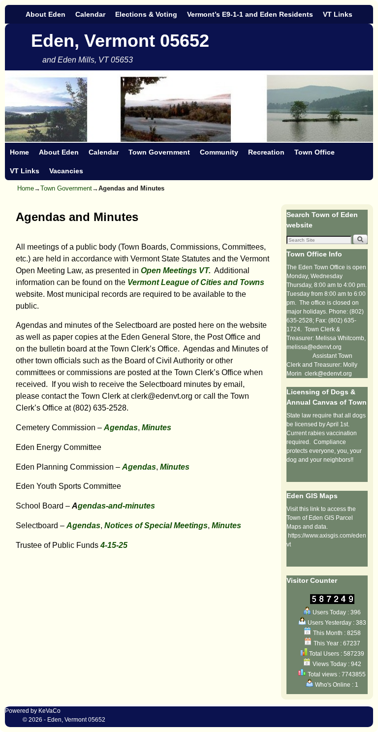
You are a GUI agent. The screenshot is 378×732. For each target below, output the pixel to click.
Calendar (90, 14)
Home (19, 152)
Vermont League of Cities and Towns (195, 282)
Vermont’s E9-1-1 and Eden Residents (250, 14)
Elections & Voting (146, 14)
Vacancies (66, 171)
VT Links (337, 14)
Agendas (121, 427)
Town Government (159, 152)
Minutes (156, 427)
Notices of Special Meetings (156, 525)
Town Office (314, 152)
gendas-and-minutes (116, 506)
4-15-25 (113, 545)
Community (219, 152)
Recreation (266, 152)
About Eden (45, 14)
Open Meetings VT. (176, 270)
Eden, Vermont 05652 (120, 41)
